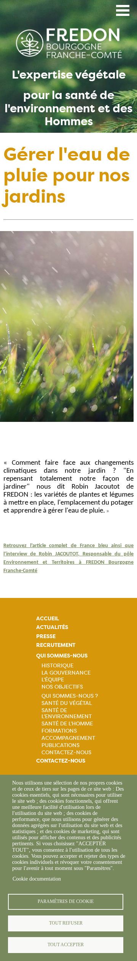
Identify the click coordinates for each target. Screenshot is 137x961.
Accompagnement (68, 738)
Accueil (47, 618)
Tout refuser (66, 923)
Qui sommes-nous (62, 655)
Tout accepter (66, 944)
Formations (59, 730)
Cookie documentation (37, 879)
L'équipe (52, 679)
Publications (60, 745)
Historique (57, 665)
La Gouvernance (66, 672)
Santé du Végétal (66, 703)
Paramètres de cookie (66, 901)
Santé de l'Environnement (66, 713)
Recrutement (55, 645)
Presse (46, 636)
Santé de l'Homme (67, 723)
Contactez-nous (66, 752)
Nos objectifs (62, 686)
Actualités (52, 627)
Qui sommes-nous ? (69, 695)
